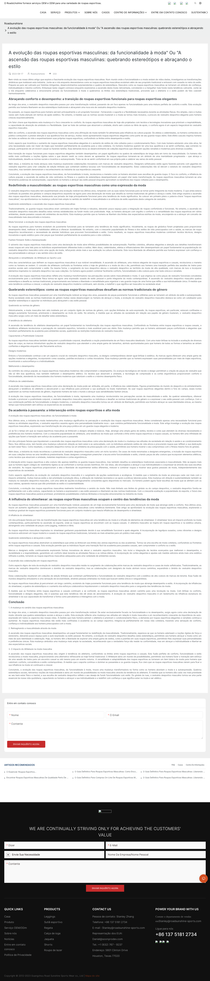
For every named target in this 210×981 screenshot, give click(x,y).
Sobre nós (10, 933)
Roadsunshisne (13, 23)
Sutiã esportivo (53, 922)
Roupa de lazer (53, 950)
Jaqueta (49, 939)
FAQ (173, 765)
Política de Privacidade (17, 954)
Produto (9, 922)
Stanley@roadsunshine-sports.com (123, 927)
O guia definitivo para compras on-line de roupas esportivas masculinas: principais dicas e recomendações (106, 777)
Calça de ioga (52, 933)
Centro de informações (195, 765)
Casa (7, 916)
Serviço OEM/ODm (15, 927)
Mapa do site (92, 975)
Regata (48, 927)
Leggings (49, 916)
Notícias (9, 939)
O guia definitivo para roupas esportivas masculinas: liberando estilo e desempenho (174, 771)
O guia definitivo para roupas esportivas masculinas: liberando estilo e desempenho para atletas (174, 777)
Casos (180, 765)
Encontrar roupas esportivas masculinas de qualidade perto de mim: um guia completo (37, 777)
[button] (207, 12)
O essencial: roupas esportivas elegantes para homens (21, 772)
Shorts (48, 944)
